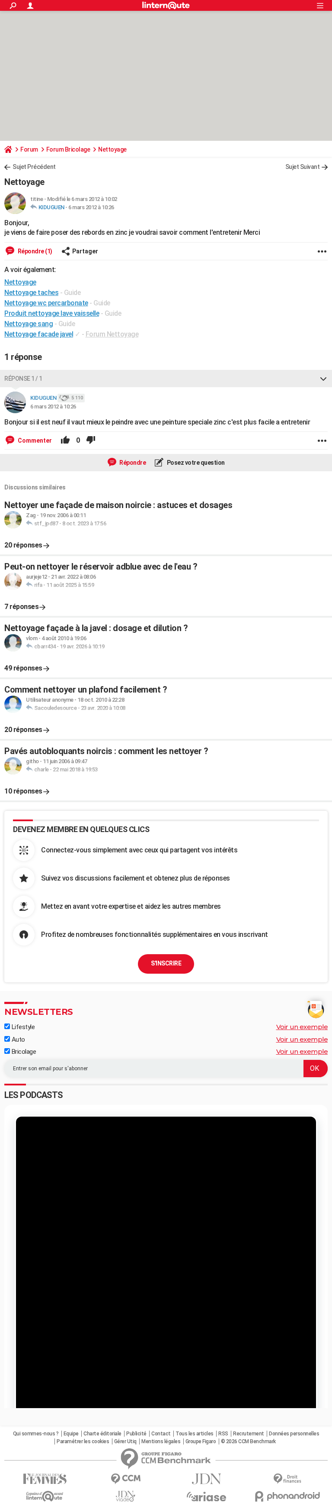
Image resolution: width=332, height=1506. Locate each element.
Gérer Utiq (125, 1441)
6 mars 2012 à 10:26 (91, 207)
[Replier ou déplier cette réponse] (323, 378)
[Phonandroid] (287, 1496)
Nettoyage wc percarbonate (46, 303)
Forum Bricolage (68, 149)
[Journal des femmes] (44, 1479)
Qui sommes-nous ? (36, 1434)
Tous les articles (195, 1434)
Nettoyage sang (28, 324)
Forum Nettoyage (112, 334)
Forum (29, 149)
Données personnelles (294, 1434)
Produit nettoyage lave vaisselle (51, 313)
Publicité (136, 1434)
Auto (17, 1039)
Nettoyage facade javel (38, 334)
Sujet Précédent (34, 166)
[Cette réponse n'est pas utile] (90, 440)
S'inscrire (166, 963)
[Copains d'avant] (44, 1496)
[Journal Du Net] (206, 1479)
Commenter (34, 440)
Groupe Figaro (200, 1441)
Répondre (132, 462)
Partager (85, 251)
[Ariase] (206, 1496)
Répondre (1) (34, 251)
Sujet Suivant (302, 166)
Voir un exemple (302, 1027)
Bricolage (23, 1052)
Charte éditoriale (102, 1434)
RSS (223, 1434)
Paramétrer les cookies (83, 1441)
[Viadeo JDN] (125, 1496)
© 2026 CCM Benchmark (248, 1441)
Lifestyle (22, 1027)
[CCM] (125, 1479)
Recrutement (248, 1434)
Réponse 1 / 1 (23, 378)
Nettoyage (112, 149)
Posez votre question (195, 462)
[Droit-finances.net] (287, 1479)
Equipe (71, 1434)
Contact (161, 1434)
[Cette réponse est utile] (65, 440)
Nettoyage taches (31, 292)
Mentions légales (160, 1441)
